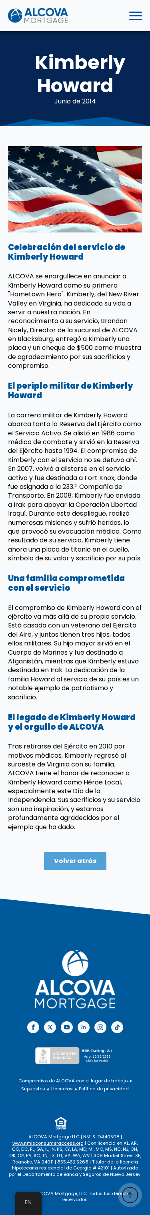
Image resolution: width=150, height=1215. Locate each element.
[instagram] (100, 1027)
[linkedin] (84, 1027)
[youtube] (67, 1027)
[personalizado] (117, 1027)
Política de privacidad (104, 1089)
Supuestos (33, 1089)
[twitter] (50, 1027)
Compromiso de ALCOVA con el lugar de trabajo (73, 1081)
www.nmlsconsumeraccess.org (48, 1143)
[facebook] (33, 1027)
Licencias (62, 1089)
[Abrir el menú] (135, 15)
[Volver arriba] (130, 1195)
